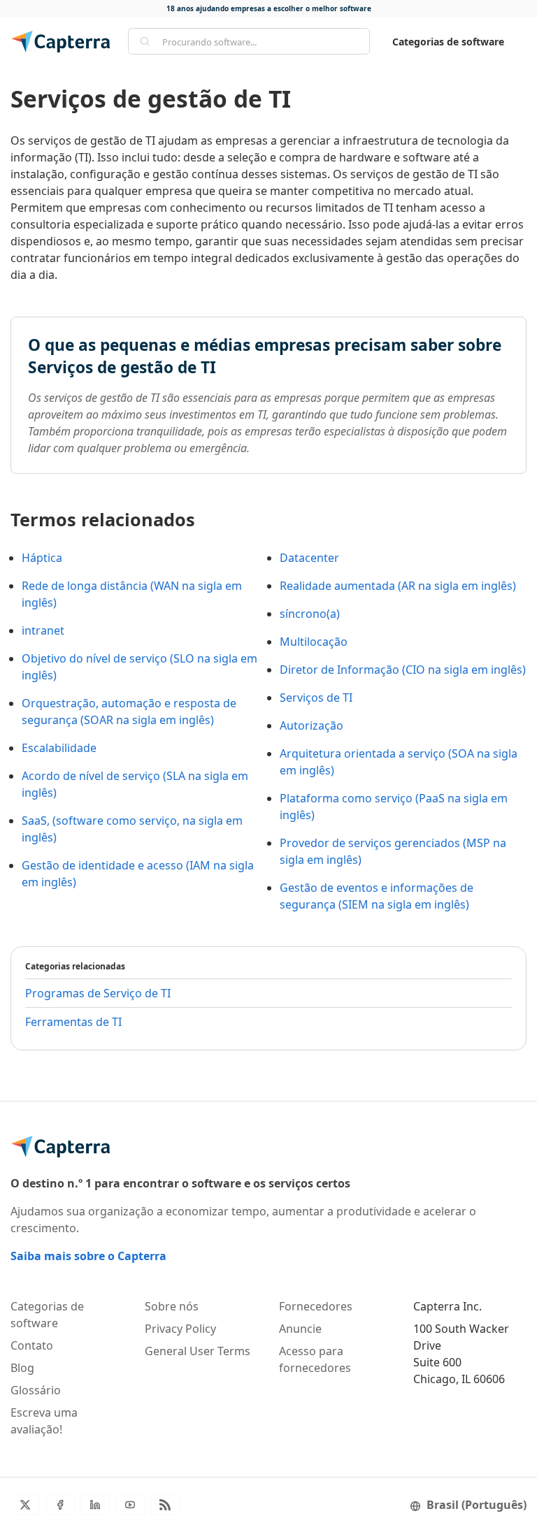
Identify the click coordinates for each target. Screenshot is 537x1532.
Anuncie (300, 1328)
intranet (43, 630)
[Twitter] (25, 1504)
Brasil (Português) (477, 1504)
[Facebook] (60, 1504)
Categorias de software (448, 41)
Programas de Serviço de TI (98, 993)
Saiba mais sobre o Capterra (88, 1256)
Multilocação (314, 641)
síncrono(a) (310, 613)
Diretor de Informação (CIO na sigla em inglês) (403, 669)
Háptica (42, 557)
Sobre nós (172, 1306)
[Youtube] (130, 1504)
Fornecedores (315, 1306)
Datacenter (309, 557)
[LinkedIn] (95, 1504)
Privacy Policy (180, 1328)
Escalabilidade (59, 748)
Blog (22, 1367)
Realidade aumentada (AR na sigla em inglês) (398, 585)
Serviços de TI (316, 697)
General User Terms (197, 1351)
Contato (31, 1345)
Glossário (35, 1390)
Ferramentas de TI (73, 1021)
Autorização (311, 725)
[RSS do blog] (165, 1504)
